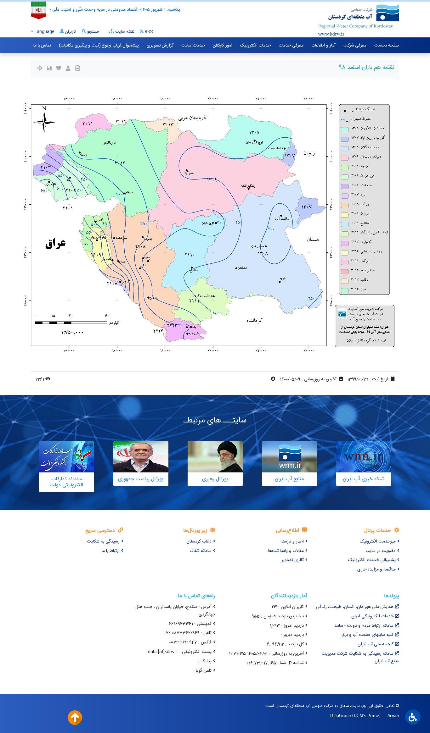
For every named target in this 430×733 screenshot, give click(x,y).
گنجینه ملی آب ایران (375, 644)
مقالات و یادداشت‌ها (286, 551)
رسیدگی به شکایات (103, 541)
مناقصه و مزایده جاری (376, 569)
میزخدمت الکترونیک (378, 541)
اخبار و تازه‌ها (292, 541)
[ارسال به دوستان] (68, 69)
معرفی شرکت (355, 45)
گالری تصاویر (292, 560)
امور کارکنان (222, 45)
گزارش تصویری (160, 45)
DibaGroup (340, 715)
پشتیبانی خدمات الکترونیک (372, 560)
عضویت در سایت (380, 551)
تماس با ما (42, 45)
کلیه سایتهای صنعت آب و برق (367, 635)
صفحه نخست (386, 45)
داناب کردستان (199, 541)
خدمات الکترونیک (255, 45)
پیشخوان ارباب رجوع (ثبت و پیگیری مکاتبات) (99, 45)
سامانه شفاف (201, 551)
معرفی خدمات (291, 45)
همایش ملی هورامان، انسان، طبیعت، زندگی (354, 607)
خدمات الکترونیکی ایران (372, 616)
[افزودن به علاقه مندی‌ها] (58, 69)
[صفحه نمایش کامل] (39, 69)
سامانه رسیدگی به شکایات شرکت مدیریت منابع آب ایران (360, 657)
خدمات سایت (193, 45)
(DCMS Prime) (366, 715)
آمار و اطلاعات (323, 45)
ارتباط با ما (111, 551)
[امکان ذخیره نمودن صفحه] (49, 69)
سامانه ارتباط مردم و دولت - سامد (363, 626)
